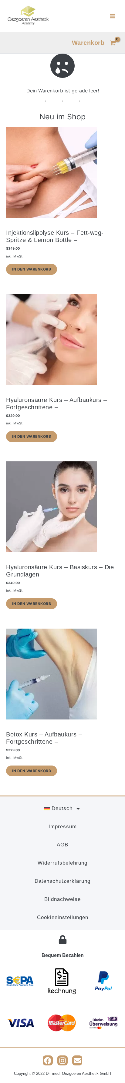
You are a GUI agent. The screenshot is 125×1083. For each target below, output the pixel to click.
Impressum (63, 826)
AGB (62, 845)
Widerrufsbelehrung (62, 863)
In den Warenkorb (31, 269)
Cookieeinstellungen (62, 917)
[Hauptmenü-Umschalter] (112, 15)
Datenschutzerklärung (62, 881)
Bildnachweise (62, 899)
